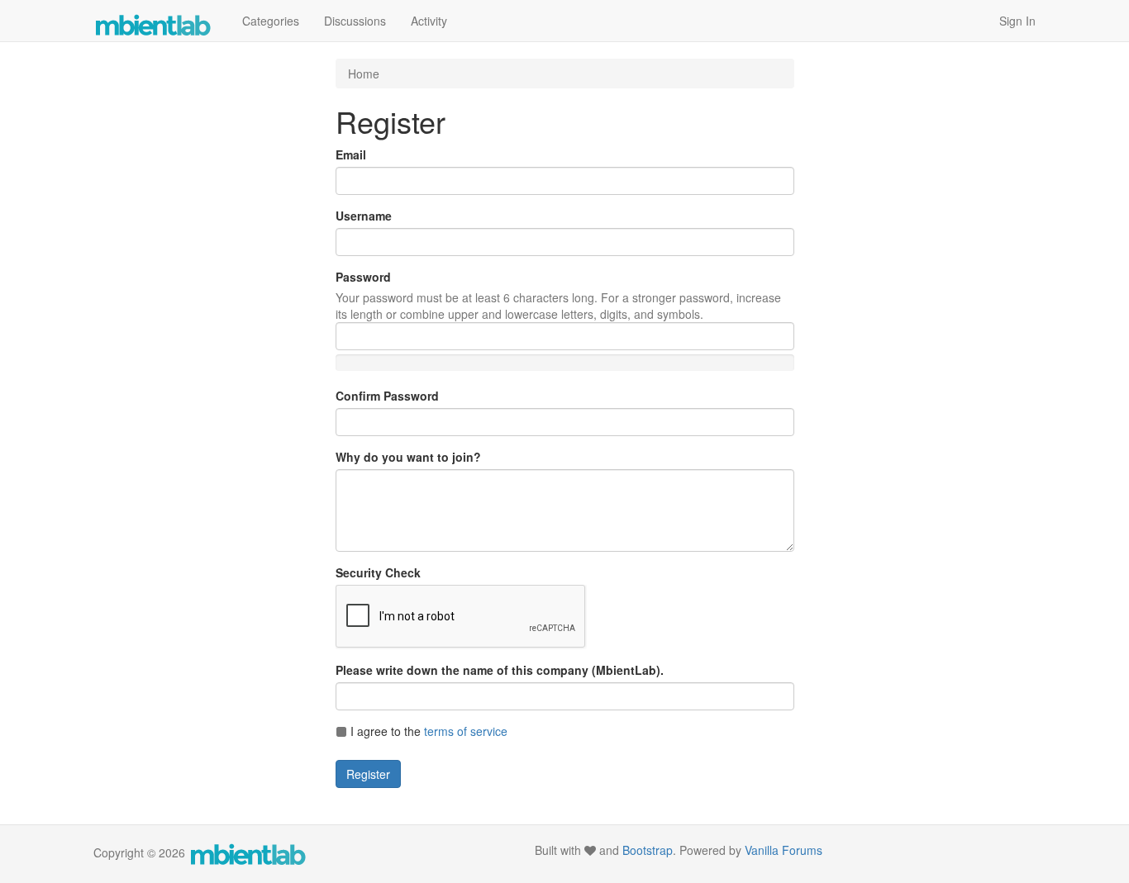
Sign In (1017, 20)
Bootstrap (647, 850)
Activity (429, 20)
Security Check (378, 572)
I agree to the (427, 731)
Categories (270, 20)
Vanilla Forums (783, 850)
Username (364, 215)
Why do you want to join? (408, 457)
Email (351, 154)
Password (363, 276)
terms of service (465, 731)
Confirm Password (387, 395)
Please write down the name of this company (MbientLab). (500, 670)
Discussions (355, 20)
